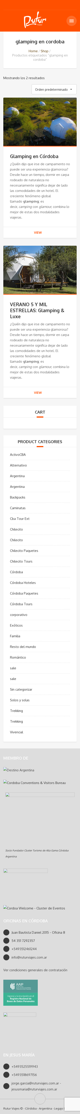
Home (33, 51)
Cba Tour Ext (20, 519)
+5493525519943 (25, 1066)
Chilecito (16, 529)
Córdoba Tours (21, 604)
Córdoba (16, 572)
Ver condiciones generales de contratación (35, 970)
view (38, 232)
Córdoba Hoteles (23, 583)
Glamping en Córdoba (34, 156)
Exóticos (16, 625)
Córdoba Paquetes (24, 593)
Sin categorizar (21, 689)
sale (13, 668)
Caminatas (18, 508)
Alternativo (18, 465)
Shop (44, 51)
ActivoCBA (18, 454)
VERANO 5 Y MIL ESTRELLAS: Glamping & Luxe (37, 310)
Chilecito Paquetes (24, 551)
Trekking (16, 711)
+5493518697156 (24, 1075)
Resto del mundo (23, 647)
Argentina (17, 476)
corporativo (18, 615)
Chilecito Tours (21, 561)
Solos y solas (20, 700)
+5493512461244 (24, 949)
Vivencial (16, 732)
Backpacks (17, 497)
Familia (15, 636)
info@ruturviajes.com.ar (29, 957)
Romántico (18, 657)
